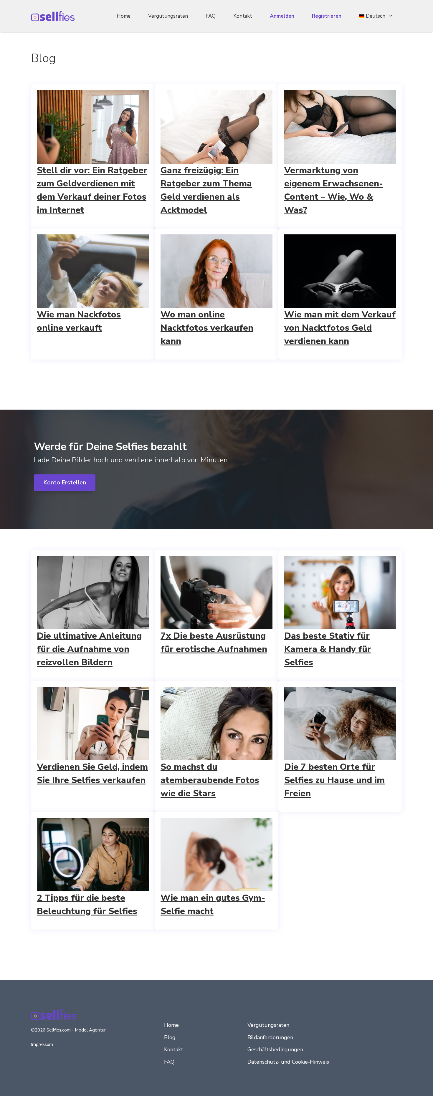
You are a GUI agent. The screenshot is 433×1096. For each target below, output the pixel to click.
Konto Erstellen (64, 482)
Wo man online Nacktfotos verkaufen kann (207, 328)
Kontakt (242, 16)
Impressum (42, 1044)
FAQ (211, 16)
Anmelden (282, 16)
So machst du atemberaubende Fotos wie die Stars (210, 780)
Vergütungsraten (168, 16)
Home (123, 16)
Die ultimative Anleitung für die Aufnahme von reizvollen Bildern (89, 649)
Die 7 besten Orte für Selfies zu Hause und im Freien (334, 780)
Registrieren (326, 16)
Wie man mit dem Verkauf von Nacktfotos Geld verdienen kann (340, 328)
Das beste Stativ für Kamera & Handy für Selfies (327, 649)
